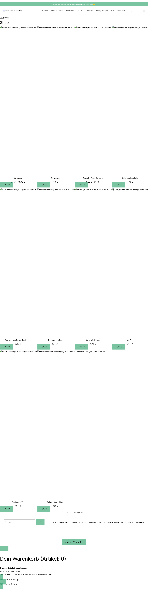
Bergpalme (55, 178)
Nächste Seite (78, 513)
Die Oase (130, 340)
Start (2, 18)
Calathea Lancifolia (130, 178)
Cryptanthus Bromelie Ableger (18, 340)
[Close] (4, 548)
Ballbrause (17, 178)
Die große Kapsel (93, 340)
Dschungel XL (18, 502)
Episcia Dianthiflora (55, 502)
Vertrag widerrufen (74, 542)
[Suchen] (40, 522)
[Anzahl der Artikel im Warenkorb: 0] (144, 11)
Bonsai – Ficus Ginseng (93, 178)
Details (6, 184)
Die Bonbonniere (55, 340)
